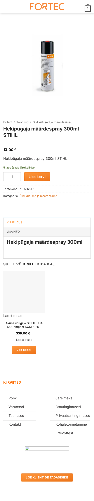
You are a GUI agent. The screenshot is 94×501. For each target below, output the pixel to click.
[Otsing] (13, 6)
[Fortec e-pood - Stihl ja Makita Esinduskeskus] (47, 6)
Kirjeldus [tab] (14, 222)
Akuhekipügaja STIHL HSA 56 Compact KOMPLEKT (24, 325)
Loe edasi (24, 349)
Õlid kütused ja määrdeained (52, 122)
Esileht (7, 122)
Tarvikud (22, 122)
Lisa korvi (37, 177)
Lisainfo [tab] (13, 231)
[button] (6, 6)
